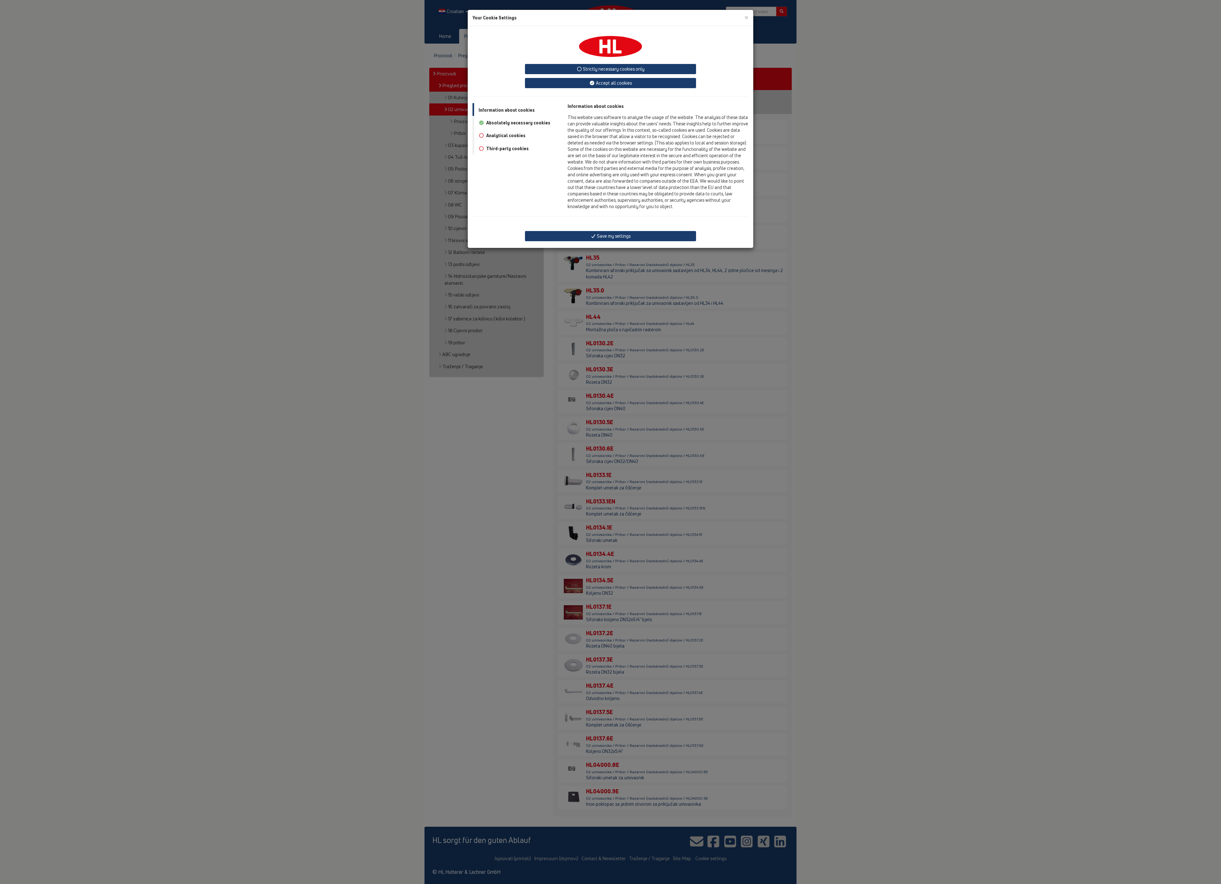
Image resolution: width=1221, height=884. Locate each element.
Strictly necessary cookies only (613, 69)
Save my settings (613, 236)
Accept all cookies (613, 83)
